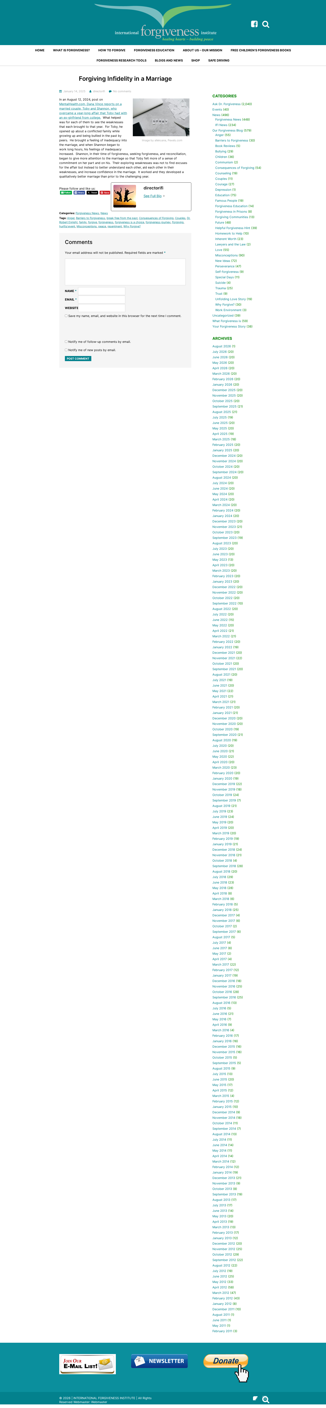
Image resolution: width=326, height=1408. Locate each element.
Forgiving (178, 222)
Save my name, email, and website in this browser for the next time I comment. (124, 316)
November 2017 (223, 921)
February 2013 (222, 1232)
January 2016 (222, 1041)
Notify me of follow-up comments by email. (99, 342)
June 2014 (219, 1145)
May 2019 (219, 822)
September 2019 (224, 800)
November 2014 (223, 1118)
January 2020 (222, 778)
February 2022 (222, 642)
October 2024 (222, 466)
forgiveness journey (158, 222)
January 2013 (222, 1238)
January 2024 (222, 516)
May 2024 (219, 494)
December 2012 (223, 1243)
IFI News (221, 125)
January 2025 (222, 450)
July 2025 (219, 417)
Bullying (220, 151)
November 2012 (223, 1249)
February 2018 (222, 904)
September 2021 (224, 669)
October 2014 (222, 1123)
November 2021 (223, 658)
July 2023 (219, 549)
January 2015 (222, 1107)
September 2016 (224, 997)
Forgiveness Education (231, 206)
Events (217, 109)
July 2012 (219, 1271)
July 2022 (219, 614)
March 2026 (221, 373)
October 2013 (222, 1189)
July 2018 (219, 877)
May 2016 (219, 1019)
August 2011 (221, 1314)
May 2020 (219, 756)
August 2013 (221, 1200)
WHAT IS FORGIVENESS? (71, 50)
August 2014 (221, 1134)
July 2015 (219, 1074)
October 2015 (222, 1057)
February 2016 (222, 1035)
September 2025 (224, 406)
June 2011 (219, 1320)
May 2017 (219, 953)
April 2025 (220, 434)
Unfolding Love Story (230, 299)
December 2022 (224, 587)
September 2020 (224, 735)
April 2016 (219, 1025)
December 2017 (223, 915)
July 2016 (219, 1008)
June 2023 (220, 554)
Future (219, 222)
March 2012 (220, 1293)
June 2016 (219, 1014)
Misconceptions (87, 226)
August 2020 (221, 740)
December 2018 (223, 849)
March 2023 (221, 570)
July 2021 (219, 680)
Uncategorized (223, 315)
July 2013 (219, 1205)
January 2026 (222, 384)
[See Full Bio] (164, 195)
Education (222, 195)
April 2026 (220, 368)
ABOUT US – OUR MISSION (202, 50)
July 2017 (219, 942)
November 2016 (223, 986)
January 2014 (222, 1172)
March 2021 (220, 702)
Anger (71, 218)
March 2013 (220, 1227)
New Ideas (222, 261)
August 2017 (221, 937)
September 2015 (224, 1063)
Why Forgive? (132, 226)
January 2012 (222, 1304)
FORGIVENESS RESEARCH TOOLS (121, 60)
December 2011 (223, 1309)
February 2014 (222, 1167)
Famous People (226, 200)
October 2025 (222, 401)
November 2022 (224, 592)
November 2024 (224, 461)
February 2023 (222, 576)
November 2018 (223, 855)
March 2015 (220, 1096)
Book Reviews (225, 146)
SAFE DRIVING (218, 60)
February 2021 (222, 707)
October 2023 (222, 532)
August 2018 (221, 871)
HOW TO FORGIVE (111, 50)
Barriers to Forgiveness (90, 218)
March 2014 (220, 1161)
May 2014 (219, 1150)
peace (102, 226)
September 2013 (224, 1194)
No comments (122, 91)
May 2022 (219, 625)
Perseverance (225, 266)
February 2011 (222, 1331)
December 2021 (223, 652)
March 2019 (220, 833)
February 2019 (222, 838)
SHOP (195, 60)
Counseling (223, 173)
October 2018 (222, 860)
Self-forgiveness (227, 272)
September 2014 (224, 1128)
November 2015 (223, 1052)
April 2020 (220, 762)
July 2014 (219, 1139)
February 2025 (222, 445)
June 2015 (219, 1079)
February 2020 (222, 773)
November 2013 (223, 1183)
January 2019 (222, 844)
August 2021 (221, 674)
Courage (221, 184)
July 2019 (219, 811)
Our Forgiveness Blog (227, 130)
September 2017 (224, 932)
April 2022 (220, 631)
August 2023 (221, 543)
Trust (218, 293)
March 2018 (220, 899)
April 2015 (219, 1090)
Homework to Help (228, 233)
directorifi (99, 91)
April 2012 (219, 1287)
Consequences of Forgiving (156, 218)
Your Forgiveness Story (229, 326)
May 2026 (219, 362)
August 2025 (221, 412)
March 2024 (221, 505)
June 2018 (219, 882)
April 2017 (219, 959)
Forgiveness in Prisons (231, 211)
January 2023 (222, 581)
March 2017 (220, 964)
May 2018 (219, 888)
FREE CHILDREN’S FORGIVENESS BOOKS (261, 50)
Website (72, 308)
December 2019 (223, 784)
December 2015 (223, 1046)
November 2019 (223, 789)
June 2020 (220, 751)
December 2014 (223, 1112)
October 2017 (222, 926)
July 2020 (219, 745)
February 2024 (222, 510)
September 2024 (224, 472)
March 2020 (221, 767)
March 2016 (220, 1030)
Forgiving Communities (231, 217)
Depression (223, 189)
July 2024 (219, 483)
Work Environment (228, 310)
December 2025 (224, 390)
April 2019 (219, 828)
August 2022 (221, 609)
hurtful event (67, 226)
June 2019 (219, 817)
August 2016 (221, 1003)
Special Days (224, 277)
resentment (115, 226)
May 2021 (219, 691)
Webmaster (99, 1402)
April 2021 (219, 696)
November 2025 (224, 395)
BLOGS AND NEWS (169, 60)
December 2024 (224, 456)
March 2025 (221, 439)
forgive (92, 222)
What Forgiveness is (226, 321)
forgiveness (105, 222)
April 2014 (219, 1156)
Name (71, 291)
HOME (40, 50)
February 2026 (222, 379)
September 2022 (224, 603)
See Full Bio (153, 196)
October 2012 (222, 1254)
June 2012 (219, 1276)
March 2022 (221, 636)
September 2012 (224, 1260)
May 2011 (219, 1325)
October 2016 (222, 992)
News (104, 213)
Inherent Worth (225, 239)
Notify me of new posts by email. (92, 350)
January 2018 (222, 910)
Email (71, 299)
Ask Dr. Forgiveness (226, 104)
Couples (180, 218)
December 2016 (223, 981)
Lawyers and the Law (230, 244)
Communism (224, 162)
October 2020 (222, 729)
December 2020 (224, 718)
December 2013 (223, 1178)
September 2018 (224, 866)
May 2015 (219, 1085)
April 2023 (220, 565)
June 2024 (220, 488)
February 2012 (222, 1298)
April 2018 (219, 893)
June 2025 (220, 423)
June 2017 (219, 948)
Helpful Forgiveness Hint (232, 228)
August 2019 (221, 806)
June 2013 (219, 1211)
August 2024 (221, 477)
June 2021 (219, 685)
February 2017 (222, 970)
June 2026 (220, 357)
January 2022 (222, 647)
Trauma (220, 288)
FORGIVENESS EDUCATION (154, 50)
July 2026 (219, 352)
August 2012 (221, 1265)
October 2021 (222, 663)
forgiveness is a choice (129, 222)
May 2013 (219, 1216)
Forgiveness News (87, 213)
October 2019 (222, 795)
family (83, 222)
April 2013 (219, 1221)
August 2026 (221, 346)
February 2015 (222, 1101)
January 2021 (222, 713)
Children (221, 157)
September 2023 (224, 538)
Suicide (220, 283)
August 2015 (221, 1068)
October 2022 (222, 598)
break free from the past (122, 218)
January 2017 (221, 975)
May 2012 (219, 1282)
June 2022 (220, 620)
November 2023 (224, 527)
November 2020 (224, 724)
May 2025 (219, 428)
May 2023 (219, 559)
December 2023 (224, 521)
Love (218, 250)
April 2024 (220, 499)
